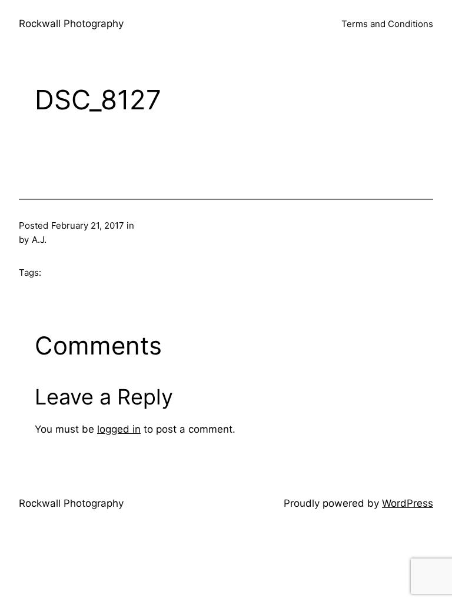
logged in (119, 429)
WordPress (407, 503)
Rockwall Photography (71, 23)
